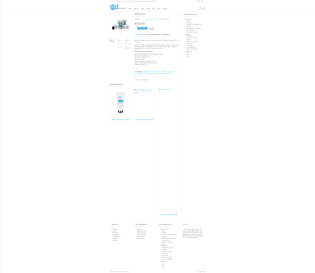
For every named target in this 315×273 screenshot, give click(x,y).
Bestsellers (189, 36)
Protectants (190, 45)
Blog (153, 9)
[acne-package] (120, 23)
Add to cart (142, 28)
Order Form (139, 229)
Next (133, 23)
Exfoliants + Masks (192, 41)
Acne (188, 20)
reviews (137, 19)
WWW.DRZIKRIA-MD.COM (131, 1)
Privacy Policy (140, 236)
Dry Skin (189, 22)
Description (138, 34)
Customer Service (141, 233)
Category (187, 34)
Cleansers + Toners (192, 37)
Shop (142, 9)
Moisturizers (190, 43)
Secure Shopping (140, 235)
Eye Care (189, 39)
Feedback (115, 238)
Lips (188, 56)
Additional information (152, 34)
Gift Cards (115, 233)
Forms (159, 9)
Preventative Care (191, 47)
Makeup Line (188, 51)
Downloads (116, 235)
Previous (108, 23)
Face (188, 52)
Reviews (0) (166, 34)
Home (129, 9)
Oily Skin (189, 26)
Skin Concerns (188, 19)
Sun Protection (190, 30)
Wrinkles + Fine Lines (192, 32)
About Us (136, 9)
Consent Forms (140, 238)
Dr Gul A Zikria (116, 236)
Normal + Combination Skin (194, 24)
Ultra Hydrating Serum (170, 214)
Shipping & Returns (141, 231)
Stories (148, 9)
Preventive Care (148, 73)
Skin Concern (153, 19)
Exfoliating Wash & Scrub (120, 119)
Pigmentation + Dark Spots (194, 28)
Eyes (188, 54)
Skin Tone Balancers (192, 49)
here (177, 40)
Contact (165, 9)
